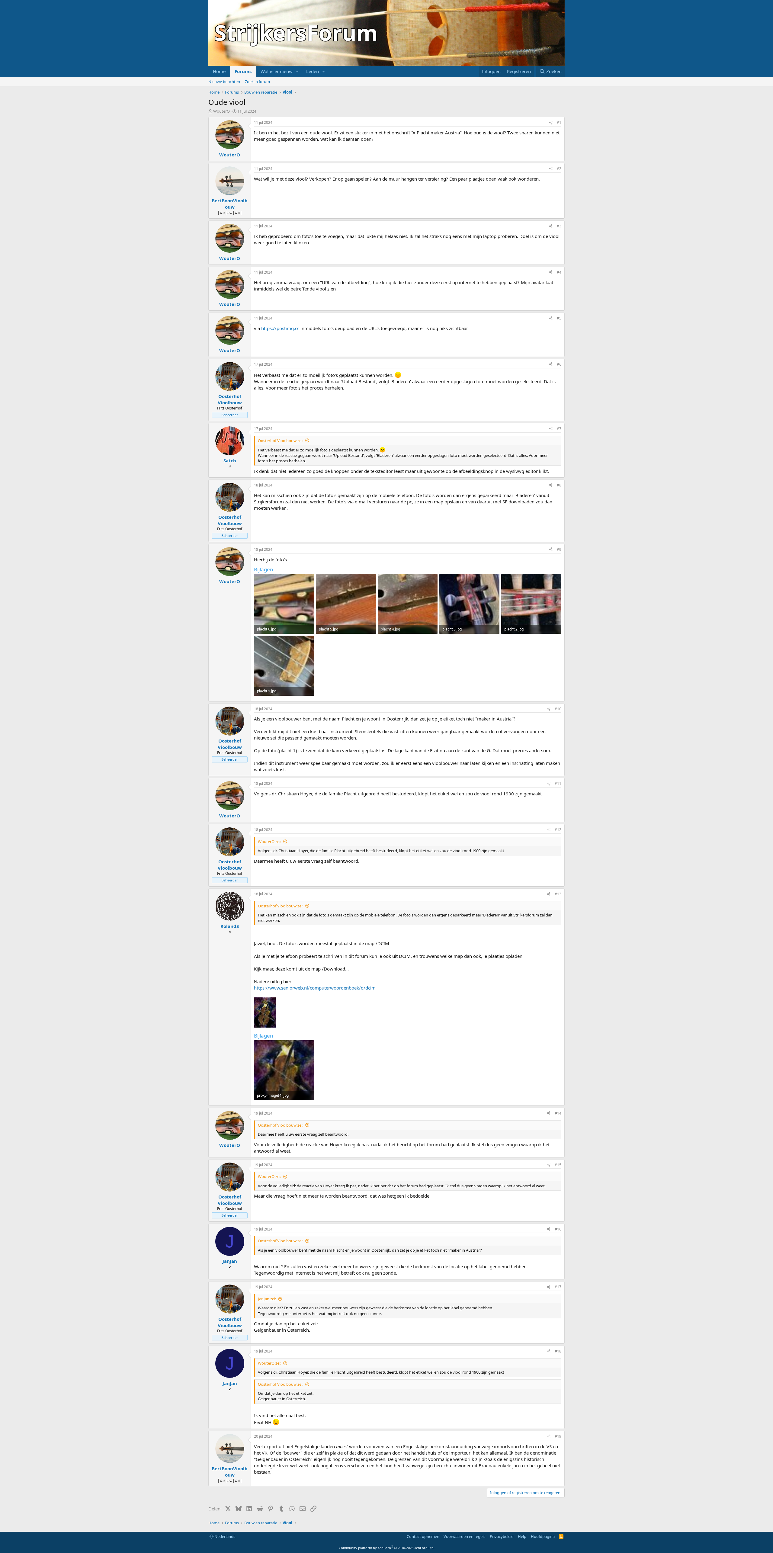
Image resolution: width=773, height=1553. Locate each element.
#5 (559, 318)
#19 (558, 1436)
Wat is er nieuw (277, 71)
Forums (243, 71)
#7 (559, 428)
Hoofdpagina (543, 1536)
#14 (558, 1113)
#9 (559, 549)
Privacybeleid (502, 1536)
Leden (312, 71)
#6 (559, 364)
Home (219, 71)
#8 (559, 485)
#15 (558, 1164)
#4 (559, 272)
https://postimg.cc (280, 328)
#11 (558, 783)
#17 (558, 1286)
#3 (559, 226)
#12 (558, 829)
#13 (558, 894)
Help (522, 1536)
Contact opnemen (423, 1536)
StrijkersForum (296, 32)
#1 (559, 122)
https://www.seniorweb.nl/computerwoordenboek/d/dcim (315, 988)
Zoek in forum (257, 81)
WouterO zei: (269, 841)
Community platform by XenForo (387, 1547)
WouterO (221, 111)
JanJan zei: (267, 1298)
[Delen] (551, 122)
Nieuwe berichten (224, 81)
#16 (558, 1229)
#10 (558, 708)
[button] (297, 71)
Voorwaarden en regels (464, 1536)
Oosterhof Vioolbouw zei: (280, 440)
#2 (559, 168)
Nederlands (224, 1536)
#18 (558, 1351)
